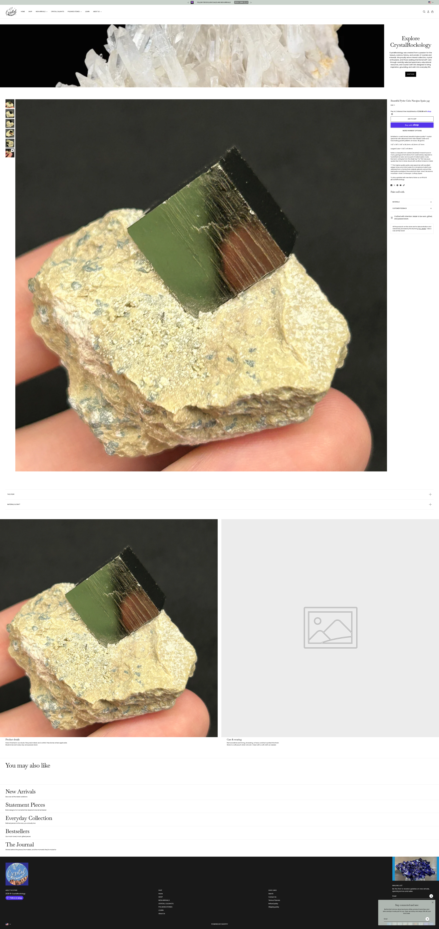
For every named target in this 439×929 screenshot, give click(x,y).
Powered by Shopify (219, 924)
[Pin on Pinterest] (397, 185)
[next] (251, 2)
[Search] (424, 12)
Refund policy (273, 904)
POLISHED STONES (165, 907)
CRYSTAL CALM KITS (165, 904)
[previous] (188, 2)
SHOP (160, 897)
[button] (404, 185)
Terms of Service (274, 900)
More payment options (412, 131)
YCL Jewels (422, 229)
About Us (161, 913)
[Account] (428, 12)
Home (160, 894)
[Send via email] (400, 185)
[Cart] (432, 12)
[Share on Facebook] (391, 185)
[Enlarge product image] (201, 285)
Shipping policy (273, 907)
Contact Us (272, 897)
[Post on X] (394, 185)
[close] (433, 902)
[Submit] (427, 919)
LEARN (160, 910)
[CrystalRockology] (11, 12)
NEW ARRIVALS (164, 900)
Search (270, 894)
